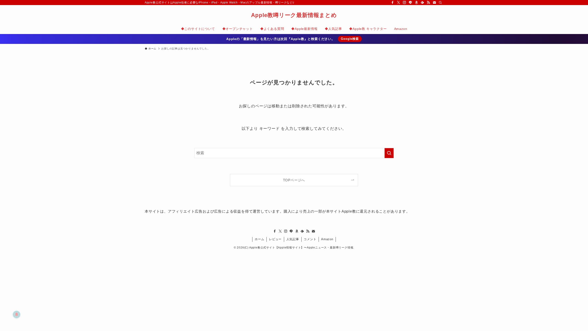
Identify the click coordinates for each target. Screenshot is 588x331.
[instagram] (404, 2)
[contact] (434, 2)
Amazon (327, 239)
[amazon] (416, 2)
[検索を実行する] (389, 153)
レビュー (275, 239)
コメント (310, 239)
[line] (410, 2)
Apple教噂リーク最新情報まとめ (294, 15)
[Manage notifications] (16, 314)
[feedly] (422, 2)
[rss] (428, 2)
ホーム (259, 239)
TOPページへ (294, 180)
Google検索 (350, 38)
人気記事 (292, 239)
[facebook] (393, 2)
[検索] (440, 2)
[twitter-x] (398, 2)
